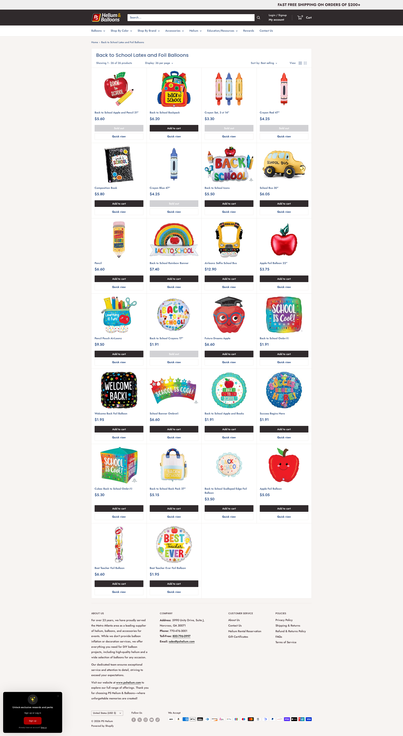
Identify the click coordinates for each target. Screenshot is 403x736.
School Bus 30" (269, 188)
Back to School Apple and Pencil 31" (117, 112)
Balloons (96, 31)
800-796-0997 (181, 636)
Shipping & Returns (287, 626)
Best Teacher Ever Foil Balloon (168, 568)
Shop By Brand (147, 31)
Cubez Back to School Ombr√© (114, 489)
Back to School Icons (217, 188)
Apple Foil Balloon (271, 489)
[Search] (258, 17)
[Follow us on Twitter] (139, 719)
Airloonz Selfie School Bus (221, 263)
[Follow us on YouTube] (151, 719)
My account (276, 19)
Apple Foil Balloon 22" (273, 263)
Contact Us (266, 31)
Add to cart (174, 128)
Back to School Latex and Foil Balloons (122, 42)
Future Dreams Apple (217, 338)
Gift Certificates (238, 637)
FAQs (278, 637)
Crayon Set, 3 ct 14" (217, 112)
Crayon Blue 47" (160, 188)
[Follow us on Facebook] (133, 719)
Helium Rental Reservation (244, 631)
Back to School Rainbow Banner (169, 263)
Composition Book (106, 188)
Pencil (98, 263)
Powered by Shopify (102, 726)
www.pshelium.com (128, 682)
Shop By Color (120, 31)
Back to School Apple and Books (224, 413)
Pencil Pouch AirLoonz (108, 338)
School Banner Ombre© (164, 413)
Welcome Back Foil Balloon (111, 413)
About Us (234, 620)
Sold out (119, 128)
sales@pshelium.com (182, 641)
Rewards (248, 31)
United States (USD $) (104, 713)
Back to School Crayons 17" (166, 338)
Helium (193, 31)
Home (94, 42)
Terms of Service (285, 642)
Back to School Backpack (165, 112)
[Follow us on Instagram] (145, 719)
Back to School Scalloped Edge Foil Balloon (226, 491)
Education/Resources (220, 31)
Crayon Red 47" (270, 112)
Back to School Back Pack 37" (168, 489)
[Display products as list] (305, 63)
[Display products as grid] (300, 63)
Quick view (119, 136)
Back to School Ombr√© (274, 338)
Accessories (172, 31)
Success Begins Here (272, 413)
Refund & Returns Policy (290, 631)
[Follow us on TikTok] (157, 719)
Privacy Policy (284, 620)
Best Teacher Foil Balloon (110, 568)
